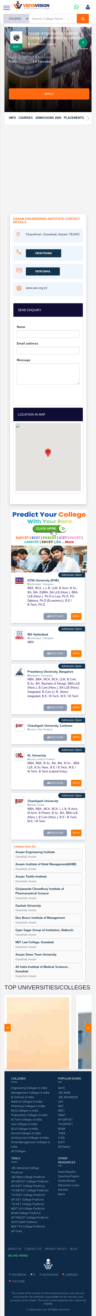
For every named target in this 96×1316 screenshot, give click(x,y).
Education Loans (68, 1185)
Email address (27, 343)
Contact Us (33, 1249)
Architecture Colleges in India (30, 1137)
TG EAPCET (65, 1124)
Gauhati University (28, 905)
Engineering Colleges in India (29, 1088)
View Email (43, 271)
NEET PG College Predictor (28, 1226)
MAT (61, 1106)
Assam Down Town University (35, 954)
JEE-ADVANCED (68, 1097)
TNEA (61, 1133)
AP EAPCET (65, 1119)
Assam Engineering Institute (35, 852)
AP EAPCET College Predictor (29, 1181)
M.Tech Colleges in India (26, 1119)
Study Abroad (66, 1180)
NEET (61, 1110)
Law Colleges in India (24, 1124)
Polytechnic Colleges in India (29, 1115)
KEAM (61, 1128)
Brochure (56, 616)
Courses (26, 117)
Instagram (50, 1274)
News (61, 1194)
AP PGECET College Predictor (29, 1217)
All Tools (16, 1231)
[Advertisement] (48, 176)
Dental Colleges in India (26, 1133)
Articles (63, 1189)
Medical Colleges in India (26, 1101)
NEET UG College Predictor (28, 1208)
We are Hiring (18, 1255)
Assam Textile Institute (31, 876)
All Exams (64, 1146)
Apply (49, 94)
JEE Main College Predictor (28, 1177)
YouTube (18, 1281)
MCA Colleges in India (24, 1110)
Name (21, 327)
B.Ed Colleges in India (24, 1128)
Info (12, 117)
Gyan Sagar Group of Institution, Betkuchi (44, 930)
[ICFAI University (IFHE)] (19, 580)
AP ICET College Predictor (27, 1199)
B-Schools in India (22, 1097)
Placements (74, 117)
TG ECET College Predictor (28, 1195)
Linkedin (71, 1274)
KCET (61, 1142)
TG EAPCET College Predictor (30, 1190)
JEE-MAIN (64, 1092)
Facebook (19, 1274)
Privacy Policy (56, 1249)
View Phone (43, 253)
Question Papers (68, 1176)
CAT (60, 1101)
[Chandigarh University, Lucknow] (19, 726)
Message (23, 360)
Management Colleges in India (30, 1092)
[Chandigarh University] (19, 801)
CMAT (62, 1115)
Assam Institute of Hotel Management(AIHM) (45, 864)
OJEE (61, 1137)
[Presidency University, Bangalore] (19, 672)
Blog (73, 1249)
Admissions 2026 (48, 117)
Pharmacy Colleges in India (28, 1106)
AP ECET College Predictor (28, 1186)
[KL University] (19, 755)
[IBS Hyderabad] (19, 634)
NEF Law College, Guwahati (34, 942)
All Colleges (18, 1151)
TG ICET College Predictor (27, 1204)
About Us (14, 1249)
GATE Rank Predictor (24, 1222)
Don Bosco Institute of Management (40, 917)
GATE (61, 1088)
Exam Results (67, 1171)
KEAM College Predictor (26, 1213)
